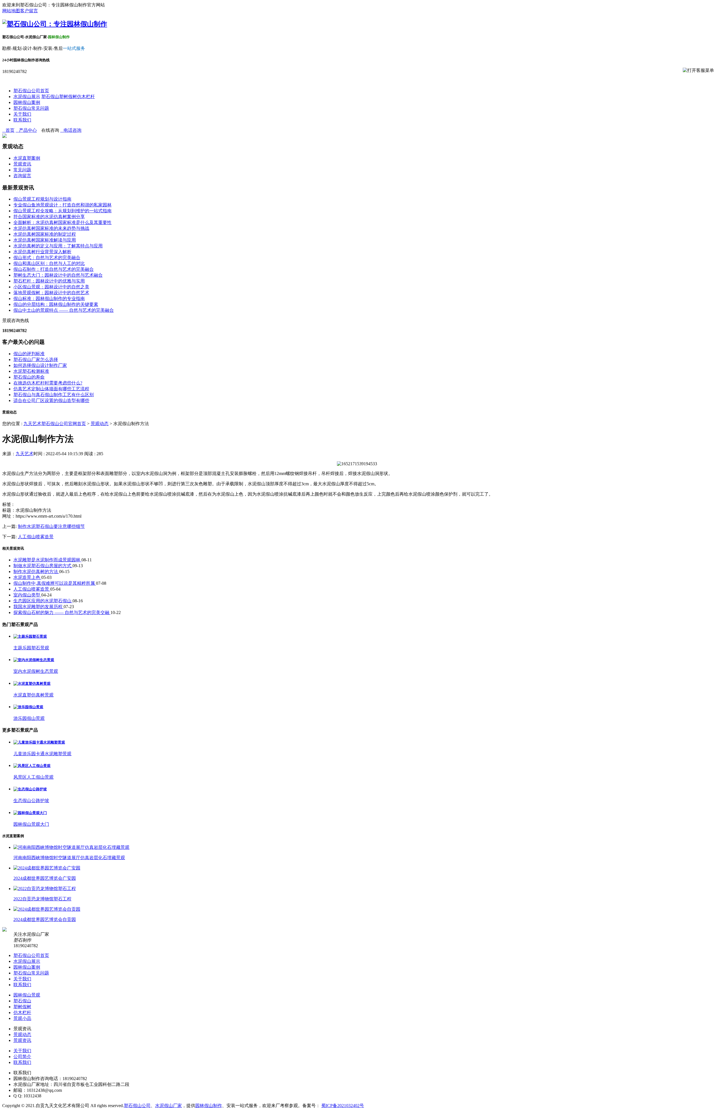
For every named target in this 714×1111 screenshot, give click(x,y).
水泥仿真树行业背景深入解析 (42, 251)
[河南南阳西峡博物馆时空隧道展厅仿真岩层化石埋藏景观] (71, 847)
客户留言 (29, 10)
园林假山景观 (26, 995)
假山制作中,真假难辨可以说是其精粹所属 (54, 583)
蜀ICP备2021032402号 (342, 1105)
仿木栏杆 (86, 96)
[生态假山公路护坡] (30, 789)
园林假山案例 (26, 102)
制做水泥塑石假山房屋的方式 (43, 565)
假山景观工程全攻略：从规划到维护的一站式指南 (62, 210)
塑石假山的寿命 (29, 377)
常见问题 (22, 169)
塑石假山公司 (137, 1105)
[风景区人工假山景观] (31, 766)
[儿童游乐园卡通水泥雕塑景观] (39, 742)
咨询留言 (22, 175)
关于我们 (22, 114)
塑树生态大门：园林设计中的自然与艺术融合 (58, 275)
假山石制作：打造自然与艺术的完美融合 (53, 269)
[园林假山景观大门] (30, 813)
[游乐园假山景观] (28, 707)
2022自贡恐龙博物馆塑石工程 (42, 898)
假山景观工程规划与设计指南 (42, 199)
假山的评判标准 (29, 353)
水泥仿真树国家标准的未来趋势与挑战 (51, 228)
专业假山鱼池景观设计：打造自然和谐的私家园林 (62, 205)
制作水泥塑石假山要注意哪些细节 (51, 526)
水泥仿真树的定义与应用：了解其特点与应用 (58, 245)
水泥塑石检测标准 (31, 371)
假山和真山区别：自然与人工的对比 (49, 263)
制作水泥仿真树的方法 (36, 571)
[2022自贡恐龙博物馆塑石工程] (44, 888)
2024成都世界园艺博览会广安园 (44, 878)
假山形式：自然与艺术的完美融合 (46, 257)
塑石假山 (50, 96)
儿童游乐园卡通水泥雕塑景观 (42, 753)
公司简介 (22, 1056)
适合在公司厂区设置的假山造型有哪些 (51, 400)
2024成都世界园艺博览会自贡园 (44, 919)
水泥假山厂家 (168, 1105)
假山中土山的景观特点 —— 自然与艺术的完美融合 (63, 310)
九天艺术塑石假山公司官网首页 (54, 423)
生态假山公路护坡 (31, 800)
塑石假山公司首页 (31, 90)
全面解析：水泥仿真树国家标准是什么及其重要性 (62, 222)
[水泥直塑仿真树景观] (31, 683)
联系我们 (22, 120)
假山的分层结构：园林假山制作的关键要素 (55, 304)
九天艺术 (24, 453)
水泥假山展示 (26, 96)
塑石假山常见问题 (31, 108)
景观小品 (22, 1018)
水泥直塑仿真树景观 (33, 695)
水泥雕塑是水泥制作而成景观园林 (47, 559)
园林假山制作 (208, 1105)
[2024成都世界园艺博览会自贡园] (46, 909)
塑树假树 (68, 96)
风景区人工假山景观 (33, 777)
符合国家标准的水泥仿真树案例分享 (49, 216)
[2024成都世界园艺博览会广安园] (46, 868)
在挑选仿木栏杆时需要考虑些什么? (47, 383)
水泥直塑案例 (26, 158)
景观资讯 (22, 164)
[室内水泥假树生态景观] (33, 660)
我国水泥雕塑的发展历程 (38, 606)
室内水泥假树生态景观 (35, 671)
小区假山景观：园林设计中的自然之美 (51, 286)
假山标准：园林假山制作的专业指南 (49, 298)
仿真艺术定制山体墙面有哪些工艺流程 (51, 388)
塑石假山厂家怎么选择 (35, 359)
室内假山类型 (27, 595)
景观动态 (99, 423)
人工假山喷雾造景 (36, 536)
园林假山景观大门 (31, 824)
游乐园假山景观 (29, 718)
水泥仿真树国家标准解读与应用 (44, 240)
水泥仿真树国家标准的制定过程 (44, 234)
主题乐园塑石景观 (31, 647)
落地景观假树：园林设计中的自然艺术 (51, 292)
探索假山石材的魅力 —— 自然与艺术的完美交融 (61, 612)
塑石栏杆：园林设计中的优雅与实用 (49, 281)
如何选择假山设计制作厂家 (40, 365)
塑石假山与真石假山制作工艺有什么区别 (53, 394)
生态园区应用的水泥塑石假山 (43, 600)
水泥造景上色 (27, 577)
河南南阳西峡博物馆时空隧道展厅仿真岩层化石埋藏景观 (69, 857)
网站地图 (11, 10)
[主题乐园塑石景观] (30, 636)
